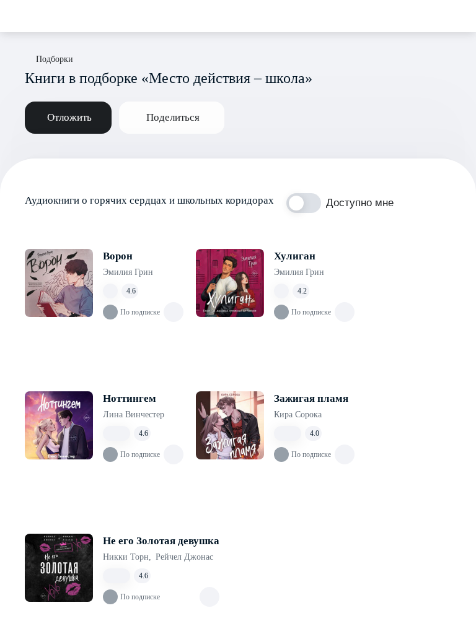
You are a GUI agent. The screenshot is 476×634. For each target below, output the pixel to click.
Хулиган (294, 256)
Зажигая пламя (311, 398)
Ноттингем (129, 398)
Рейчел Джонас (184, 557)
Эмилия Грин (128, 272)
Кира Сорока (298, 414)
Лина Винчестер (133, 414)
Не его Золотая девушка (161, 541)
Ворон (118, 256)
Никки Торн (127, 557)
